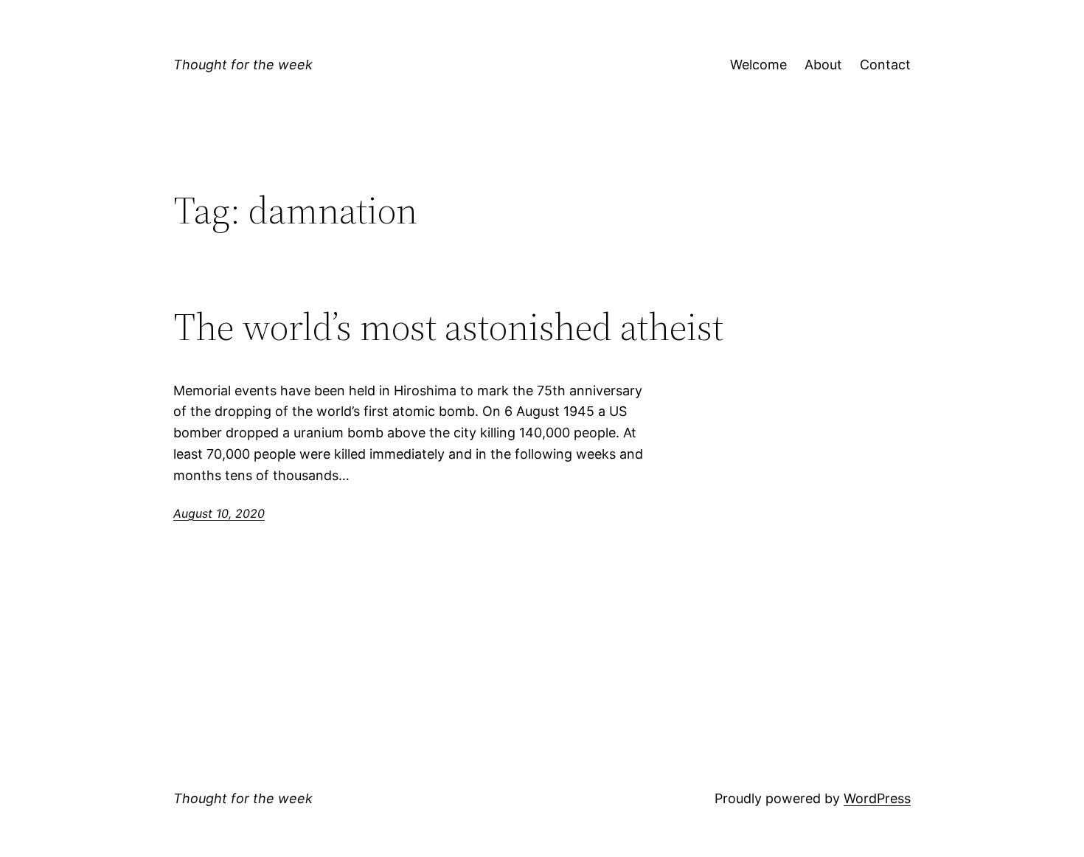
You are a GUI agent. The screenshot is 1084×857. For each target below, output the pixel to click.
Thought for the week (243, 64)
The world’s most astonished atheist (448, 327)
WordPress (877, 798)
